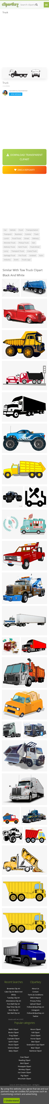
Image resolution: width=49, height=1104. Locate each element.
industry (7, 259)
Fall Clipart (35, 1032)
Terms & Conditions (35, 995)
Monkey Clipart (24, 1069)
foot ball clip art (13, 1004)
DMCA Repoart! (25, 169)
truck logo (26, 259)
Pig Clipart (24, 1075)
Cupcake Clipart (13, 1038)
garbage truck (9, 255)
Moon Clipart (35, 1029)
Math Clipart (13, 1029)
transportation (32, 230)
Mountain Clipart (24, 1078)
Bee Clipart (35, 1041)
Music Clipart (13, 1044)
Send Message (15, 94)
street (26, 238)
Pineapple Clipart (24, 1066)
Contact (35, 992)
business (18, 234)
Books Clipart (13, 1032)
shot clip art (13, 1010)
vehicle (12, 230)
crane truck (32, 251)
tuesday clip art (13, 998)
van (33, 243)
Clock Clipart (35, 1035)
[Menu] (46, 4)
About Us (35, 988)
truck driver (35, 247)
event (16, 259)
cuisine (28, 234)
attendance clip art (13, 1001)
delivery (35, 238)
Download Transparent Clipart (26, 157)
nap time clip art (13, 1007)
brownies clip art (13, 988)
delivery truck (9, 247)
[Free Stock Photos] (10, 4)
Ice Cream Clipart (24, 1072)
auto (41, 255)
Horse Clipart (35, 1038)
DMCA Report (35, 998)
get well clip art (13, 1013)
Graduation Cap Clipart (35, 1044)
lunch (6, 238)
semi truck (22, 247)
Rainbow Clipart (35, 1051)
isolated (33, 255)
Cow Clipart (24, 1057)
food (21, 230)
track (36, 234)
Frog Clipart (13, 1035)
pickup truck (24, 243)
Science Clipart (13, 1048)
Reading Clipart (24, 1060)
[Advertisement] (24, 41)
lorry (6, 251)
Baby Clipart (13, 1051)
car (5, 230)
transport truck (17, 251)
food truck (16, 238)
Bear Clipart (35, 1048)
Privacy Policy (35, 1001)
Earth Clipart (13, 1041)
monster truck (9, 243)
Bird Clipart (24, 1063)
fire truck (22, 255)
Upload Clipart (35, 1004)
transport (8, 234)
